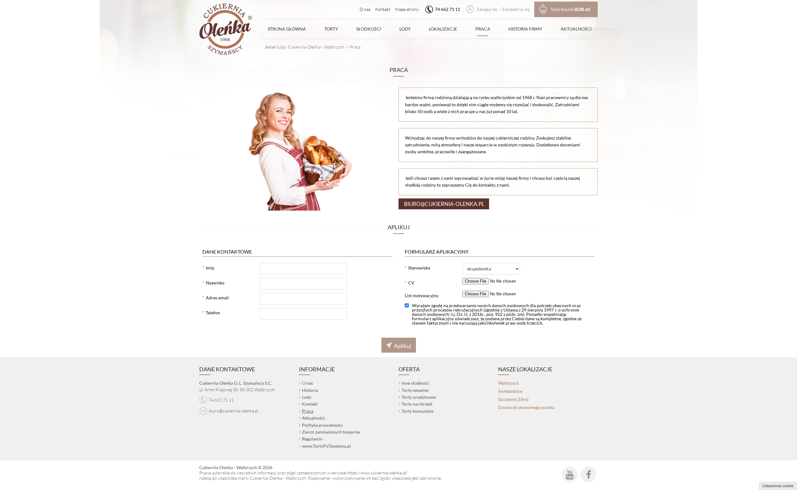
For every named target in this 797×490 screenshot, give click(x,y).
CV (411, 282)
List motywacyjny (421, 295)
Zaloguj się (486, 9)
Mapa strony (407, 9)
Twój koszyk (570, 9)
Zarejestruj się (516, 9)
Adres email (217, 297)
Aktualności (576, 28)
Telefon (213, 312)
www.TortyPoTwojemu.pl (326, 446)
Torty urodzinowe (419, 397)
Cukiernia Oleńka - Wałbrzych (316, 47)
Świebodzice (510, 391)
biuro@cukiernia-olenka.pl (233, 410)
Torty (331, 28)
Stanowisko (419, 267)
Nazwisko (215, 282)
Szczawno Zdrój (513, 399)
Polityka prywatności (322, 425)
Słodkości (368, 28)
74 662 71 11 (447, 9)
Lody (405, 28)
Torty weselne (415, 390)
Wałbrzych (508, 383)
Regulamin (312, 438)
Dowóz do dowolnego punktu (526, 407)
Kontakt (382, 9)
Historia (310, 390)
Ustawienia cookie (778, 486)
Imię (210, 267)
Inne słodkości (415, 383)
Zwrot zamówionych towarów (331, 432)
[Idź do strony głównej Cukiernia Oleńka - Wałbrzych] (225, 30)
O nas (365, 9)
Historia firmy (525, 28)
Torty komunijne (417, 411)
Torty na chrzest (417, 404)
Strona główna (287, 28)
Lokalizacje (443, 28)
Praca (482, 28)
